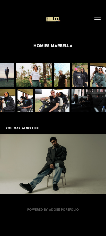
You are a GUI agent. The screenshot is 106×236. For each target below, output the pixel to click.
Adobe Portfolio (64, 209)
